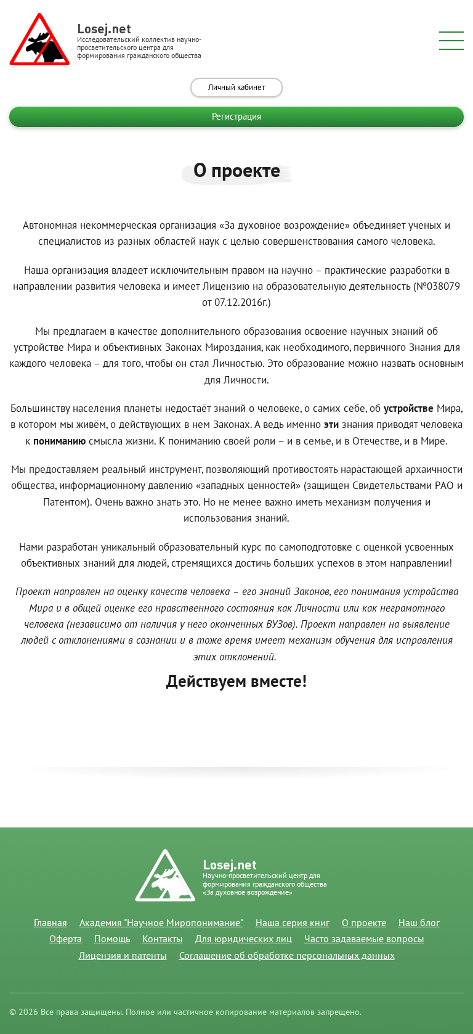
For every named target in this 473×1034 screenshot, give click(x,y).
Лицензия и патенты (123, 955)
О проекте (364, 923)
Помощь (112, 939)
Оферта (65, 939)
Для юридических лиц (243, 939)
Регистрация (236, 116)
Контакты (162, 939)
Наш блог (419, 923)
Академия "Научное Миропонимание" (161, 923)
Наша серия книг (292, 923)
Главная (50, 923)
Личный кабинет (236, 87)
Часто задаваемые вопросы (364, 939)
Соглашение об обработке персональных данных (287, 955)
